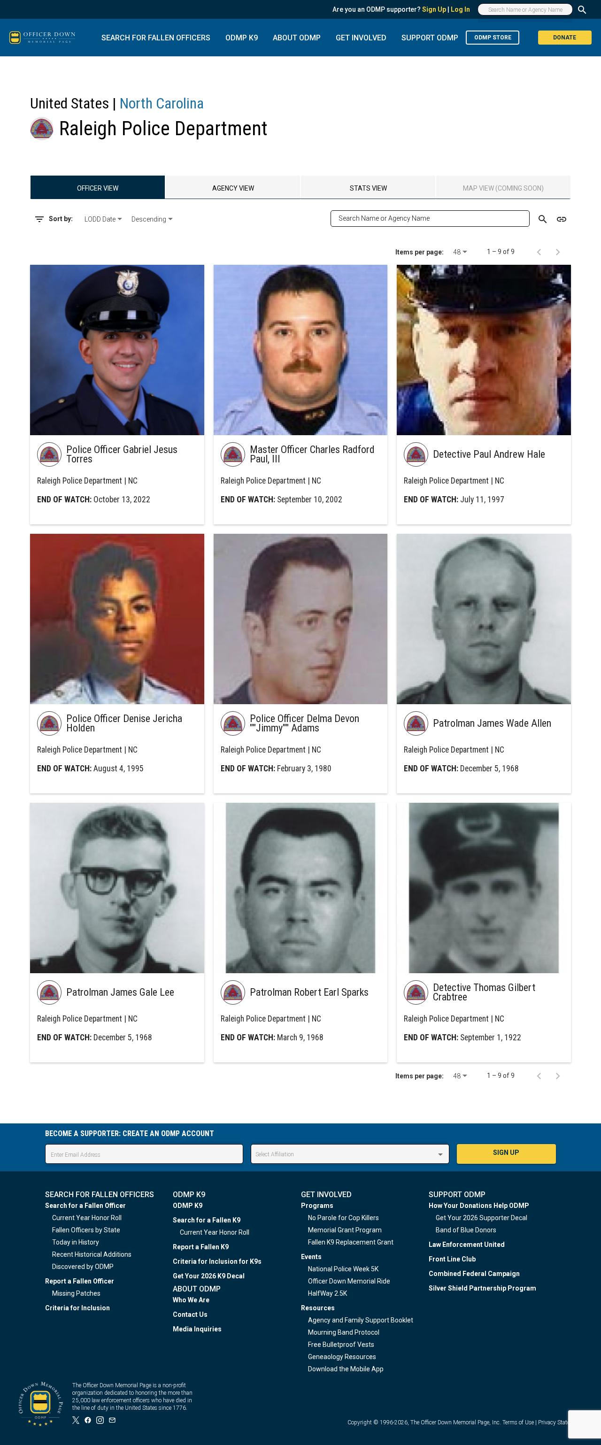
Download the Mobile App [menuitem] (346, 1369)
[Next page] (557, 251)
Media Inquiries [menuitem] (197, 1329)
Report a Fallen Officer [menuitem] (79, 1281)
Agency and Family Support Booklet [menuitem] (360, 1320)
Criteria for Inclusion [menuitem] (77, 1308)
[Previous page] (539, 251)
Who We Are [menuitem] (191, 1300)
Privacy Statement (560, 1422)
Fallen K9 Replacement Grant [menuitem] (350, 1242)
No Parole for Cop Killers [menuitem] (343, 1218)
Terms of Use (518, 1422)
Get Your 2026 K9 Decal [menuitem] (209, 1276)
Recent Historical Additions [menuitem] (91, 1254)
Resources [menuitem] (318, 1308)
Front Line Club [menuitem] (452, 1259)
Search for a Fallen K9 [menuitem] (206, 1220)
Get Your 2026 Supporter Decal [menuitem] (481, 1218)
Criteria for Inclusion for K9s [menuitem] (217, 1261)
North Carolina (162, 103)
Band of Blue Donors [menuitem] (466, 1230)
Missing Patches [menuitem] (76, 1293)
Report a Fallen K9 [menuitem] (201, 1247)
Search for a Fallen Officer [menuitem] (85, 1205)
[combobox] (104, 219)
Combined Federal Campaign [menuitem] (474, 1273)
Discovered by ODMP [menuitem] (83, 1266)
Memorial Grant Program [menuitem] (345, 1230)
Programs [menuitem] (317, 1205)
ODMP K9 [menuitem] (187, 1205)
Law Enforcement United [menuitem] (467, 1244)
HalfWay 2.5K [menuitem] (327, 1293)
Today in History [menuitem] (75, 1242)
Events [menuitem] (311, 1257)
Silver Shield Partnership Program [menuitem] (482, 1288)
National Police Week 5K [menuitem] (343, 1269)
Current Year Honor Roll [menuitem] (87, 1218)
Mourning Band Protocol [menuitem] (343, 1332)
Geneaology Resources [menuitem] (342, 1356)
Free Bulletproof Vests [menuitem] (341, 1344)
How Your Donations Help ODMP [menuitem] (479, 1205)
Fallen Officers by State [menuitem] (86, 1230)
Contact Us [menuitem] (190, 1314)
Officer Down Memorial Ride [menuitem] (349, 1281)
